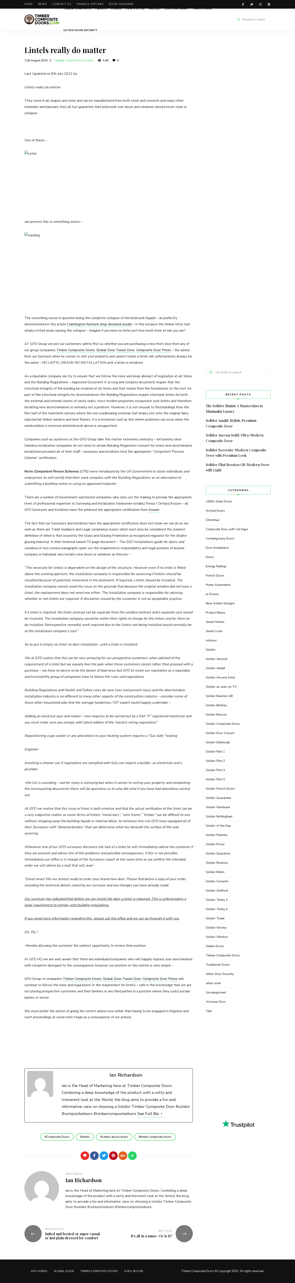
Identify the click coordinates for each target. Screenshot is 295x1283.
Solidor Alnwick (216, 659)
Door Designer (121, 4)
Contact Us (61, 4)
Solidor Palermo (217, 835)
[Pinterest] (113, 1155)
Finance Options (90, 4)
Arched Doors (215, 511)
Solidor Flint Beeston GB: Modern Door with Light (237, 467)
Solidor (211, 650)
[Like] (85, 1155)
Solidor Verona (216, 928)
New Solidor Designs (220, 603)
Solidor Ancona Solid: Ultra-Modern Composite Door (234, 438)
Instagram (260, 4)
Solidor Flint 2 (215, 761)
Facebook (243, 4)
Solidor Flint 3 (215, 770)
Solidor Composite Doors (223, 724)
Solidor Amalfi (215, 668)
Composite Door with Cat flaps (227, 529)
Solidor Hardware (218, 807)
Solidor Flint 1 (215, 752)
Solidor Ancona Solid (220, 677)
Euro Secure (133, 1271)
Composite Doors (58, 1137)
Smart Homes (215, 622)
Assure (154, 509)
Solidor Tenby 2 (217, 900)
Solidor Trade (215, 918)
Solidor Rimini (215, 872)
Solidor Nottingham (219, 816)
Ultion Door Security (80, 30)
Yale (209, 1011)
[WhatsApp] (132, 1155)
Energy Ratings (216, 566)
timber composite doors (155, 1137)
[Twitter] (104, 1155)
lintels (86, 1137)
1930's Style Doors (219, 501)
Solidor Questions (218, 853)
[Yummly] (123, 1155)
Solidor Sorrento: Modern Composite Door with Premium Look (236, 453)
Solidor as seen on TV (221, 687)
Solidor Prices (215, 844)
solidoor (211, 640)
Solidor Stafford (217, 891)
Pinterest (269, 4)
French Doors (215, 576)
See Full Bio (148, 1113)
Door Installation (217, 548)
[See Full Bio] (161, 1113)
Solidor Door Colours (220, 733)
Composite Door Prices (153, 350)
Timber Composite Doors (74, 60)
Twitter (251, 4)
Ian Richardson (83, 1180)
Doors (210, 557)
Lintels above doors (115, 1137)
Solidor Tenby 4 (217, 909)
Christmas (212, 520)
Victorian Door (216, 1002)
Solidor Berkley (216, 705)
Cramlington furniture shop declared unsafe (99, 324)
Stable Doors (215, 946)
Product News (215, 613)
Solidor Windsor (217, 937)
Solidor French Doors (220, 789)
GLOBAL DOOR (64, 1271)
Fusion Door (125, 350)
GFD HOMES (39, 1271)
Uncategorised (216, 992)
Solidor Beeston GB (219, 696)
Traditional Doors (218, 965)
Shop (28, 4)
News (42, 4)
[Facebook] (94, 1155)
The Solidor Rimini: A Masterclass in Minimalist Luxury (234, 409)
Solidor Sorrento (217, 881)
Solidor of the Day (218, 826)
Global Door (105, 350)
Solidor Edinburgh (218, 742)
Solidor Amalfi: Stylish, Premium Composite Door (231, 423)
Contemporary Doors (220, 538)
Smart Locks (214, 631)
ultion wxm (213, 983)
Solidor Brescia (216, 714)
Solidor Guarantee (218, 798)
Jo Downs (212, 594)
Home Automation (218, 585)
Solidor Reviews (217, 863)
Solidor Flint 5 (215, 779)
